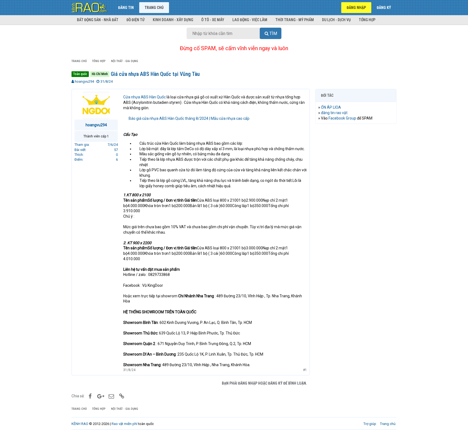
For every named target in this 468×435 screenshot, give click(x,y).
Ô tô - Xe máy (212, 20)
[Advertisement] (355, 210)
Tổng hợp (367, 20)
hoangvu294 (84, 81)
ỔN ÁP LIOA (331, 107)
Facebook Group (342, 118)
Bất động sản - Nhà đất (97, 20)
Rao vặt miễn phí (124, 424)
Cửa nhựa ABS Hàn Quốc (144, 97)
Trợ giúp (369, 424)
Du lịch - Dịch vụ (336, 20)
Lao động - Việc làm (249, 20)
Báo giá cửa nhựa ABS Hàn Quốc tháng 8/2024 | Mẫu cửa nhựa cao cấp (189, 118)
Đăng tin (126, 7)
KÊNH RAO (80, 424)
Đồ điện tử (135, 20)
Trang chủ (154, 7)
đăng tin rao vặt (334, 113)
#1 (305, 370)
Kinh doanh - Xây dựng (173, 20)
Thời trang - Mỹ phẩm (294, 20)
